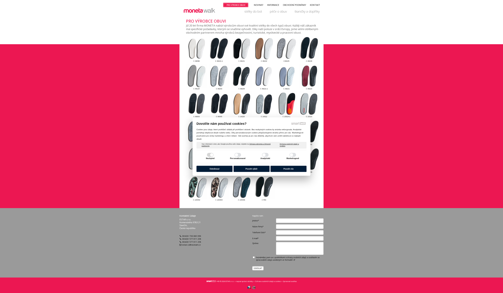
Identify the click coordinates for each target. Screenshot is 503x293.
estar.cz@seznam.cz (191, 244)
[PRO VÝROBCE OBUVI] (235, 5)
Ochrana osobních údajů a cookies (289, 145)
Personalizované (237, 158)
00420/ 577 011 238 (191, 238)
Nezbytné (210, 158)
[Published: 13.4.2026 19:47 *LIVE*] (217, 281)
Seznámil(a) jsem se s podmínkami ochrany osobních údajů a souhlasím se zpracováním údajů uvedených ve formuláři (288, 258)
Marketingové (292, 158)
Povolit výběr (251, 169)
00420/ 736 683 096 (191, 236)
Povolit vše (288, 169)
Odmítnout (214, 169)
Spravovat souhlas (290, 281)
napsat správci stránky (244, 281)
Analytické (265, 158)
